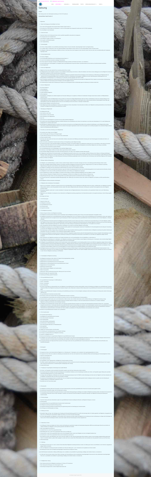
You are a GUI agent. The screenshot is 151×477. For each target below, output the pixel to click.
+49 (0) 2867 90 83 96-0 (44, 1)
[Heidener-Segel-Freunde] (40, 4)
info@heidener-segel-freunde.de (58, 1)
